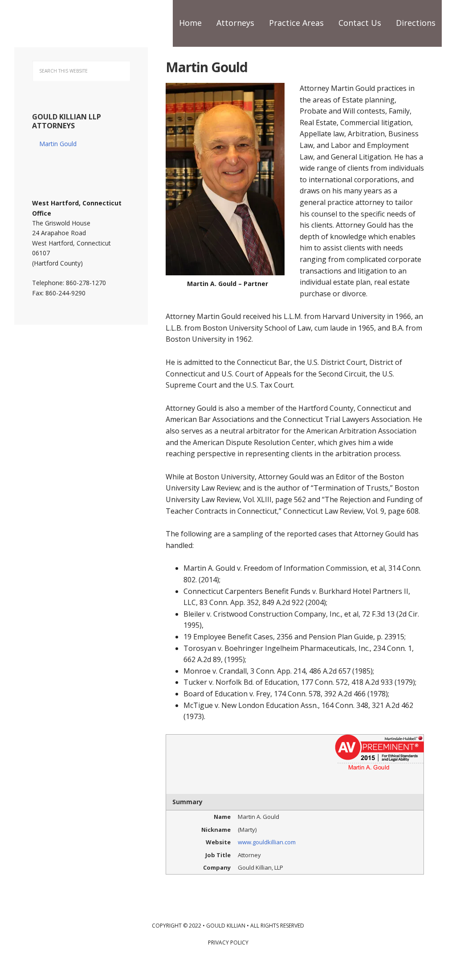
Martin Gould (58, 143)
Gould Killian (72, 22)
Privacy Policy (228, 942)
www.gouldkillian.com (267, 842)
